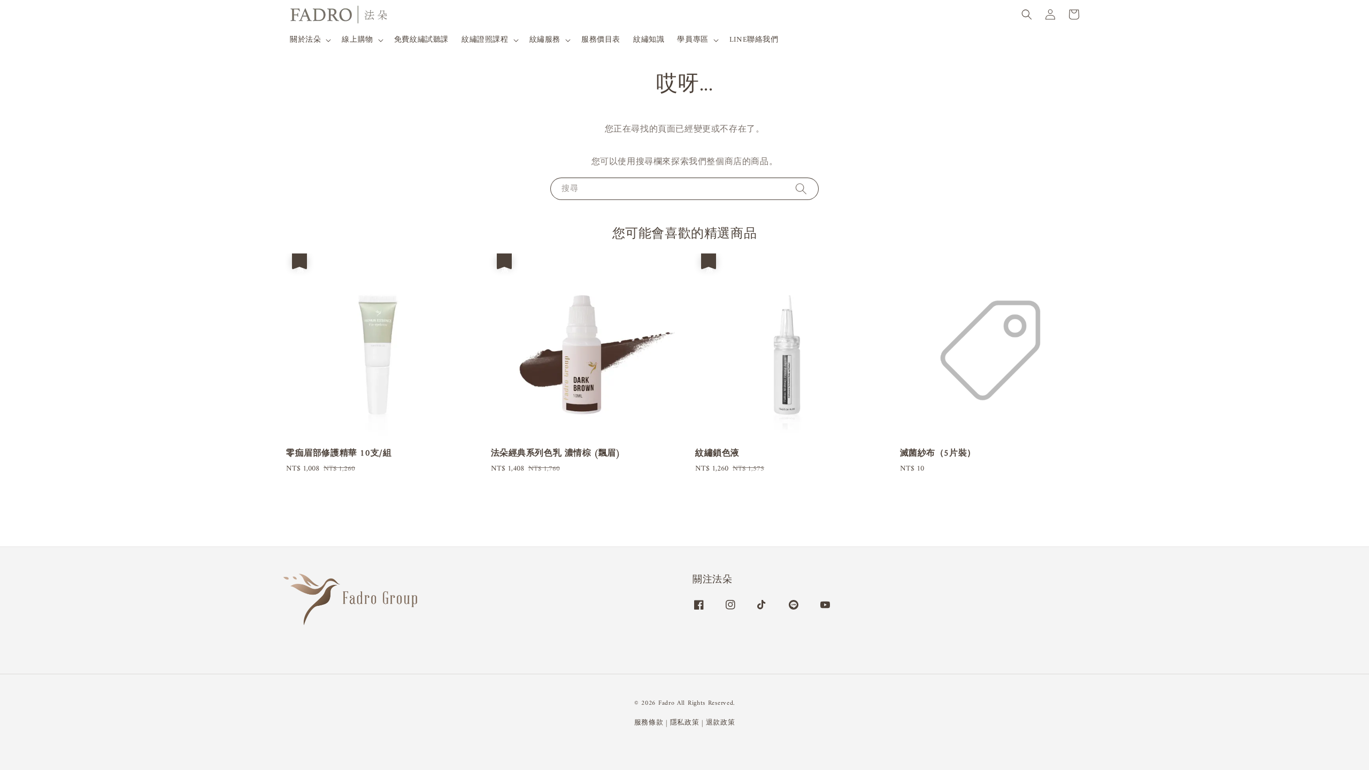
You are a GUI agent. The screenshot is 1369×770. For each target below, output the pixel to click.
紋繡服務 (544, 40)
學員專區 (692, 40)
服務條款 (649, 723)
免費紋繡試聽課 (421, 40)
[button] (1027, 14)
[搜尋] (801, 188)
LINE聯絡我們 (754, 40)
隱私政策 (684, 723)
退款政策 (720, 723)
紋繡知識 (648, 40)
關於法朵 (305, 40)
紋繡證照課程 (485, 40)
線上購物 (357, 40)
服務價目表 (600, 40)
